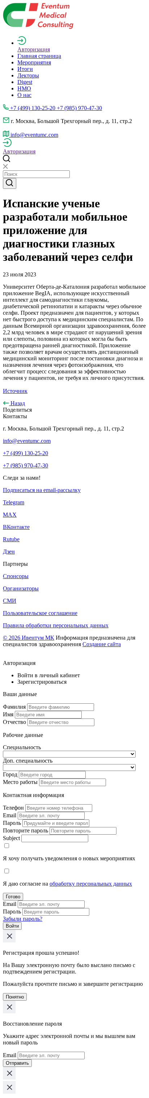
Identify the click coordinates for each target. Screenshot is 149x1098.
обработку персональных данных (91, 884)
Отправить (17, 1063)
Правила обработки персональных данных (55, 625)
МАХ (10, 515)
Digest (24, 82)
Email (9, 815)
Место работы (20, 782)
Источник (15, 391)
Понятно (15, 997)
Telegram (13, 502)
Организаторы (21, 588)
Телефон (13, 808)
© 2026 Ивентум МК (28, 638)
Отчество (14, 722)
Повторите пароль (25, 830)
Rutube (11, 539)
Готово (13, 896)
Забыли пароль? (22, 919)
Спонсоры (16, 576)
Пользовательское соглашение (40, 613)
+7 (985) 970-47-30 (25, 465)
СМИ (9, 601)
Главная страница (39, 56)
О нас (24, 95)
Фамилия (14, 707)
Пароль (12, 823)
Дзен (9, 551)
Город (10, 774)
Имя (8, 714)
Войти (12, 926)
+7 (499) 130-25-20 (25, 453)
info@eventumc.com (27, 441)
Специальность (22, 747)
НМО (24, 88)
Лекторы (28, 75)
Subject (11, 838)
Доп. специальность (27, 761)
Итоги (25, 69)
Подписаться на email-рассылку (42, 490)
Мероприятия (34, 62)
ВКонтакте (16, 527)
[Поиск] (9, 183)
